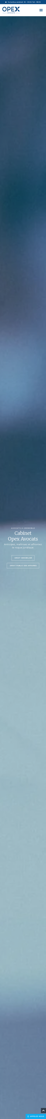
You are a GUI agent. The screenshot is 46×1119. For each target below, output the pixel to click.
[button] (41, 10)
